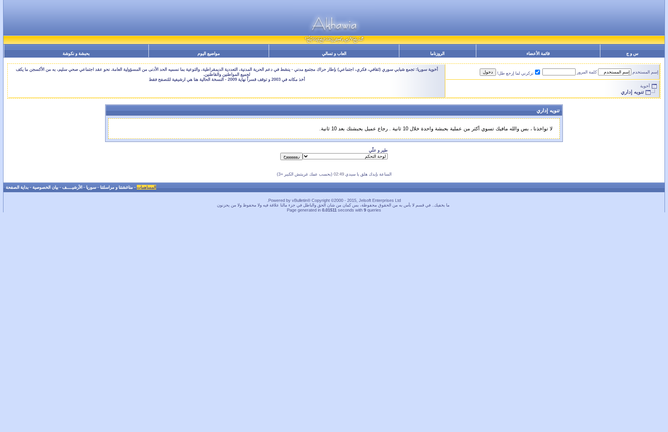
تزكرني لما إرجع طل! (515, 73)
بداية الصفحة (17, 187)
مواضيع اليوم (209, 53)
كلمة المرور (587, 72)
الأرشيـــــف (72, 187)
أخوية (645, 86)
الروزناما (437, 53)
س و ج (632, 53)
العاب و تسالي (334, 53)
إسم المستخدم (645, 72)
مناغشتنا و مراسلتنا (116, 187)
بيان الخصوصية (45, 187)
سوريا (91, 187)
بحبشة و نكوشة (76, 53)
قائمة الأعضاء (538, 53)
